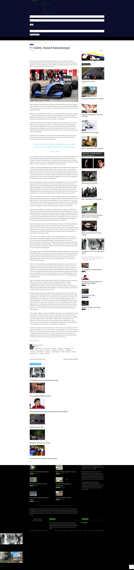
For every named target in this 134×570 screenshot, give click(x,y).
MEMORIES (82, 38)
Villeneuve (47, 353)
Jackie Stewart (47, 350)
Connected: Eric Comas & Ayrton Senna (43, 458)
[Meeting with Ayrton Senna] (41, 479)
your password (33, 23)
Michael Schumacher (40, 351)
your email (32, 33)
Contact (85, 530)
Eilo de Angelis (53, 348)
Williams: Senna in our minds (40, 443)
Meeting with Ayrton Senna (38, 484)
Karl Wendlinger (68, 350)
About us (76, 530)
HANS (37, 350)
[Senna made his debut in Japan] (67, 467)
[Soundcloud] (34, 0)
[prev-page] (30, 461)
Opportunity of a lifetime (89, 183)
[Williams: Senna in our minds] (54, 435)
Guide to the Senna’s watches (39, 472)
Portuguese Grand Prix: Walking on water (44, 380)
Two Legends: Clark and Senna (40, 396)
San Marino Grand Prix (65, 351)
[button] (102, 38)
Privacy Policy (90, 530)
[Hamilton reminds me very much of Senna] (93, 107)
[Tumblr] (47, 56)
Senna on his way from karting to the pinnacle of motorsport (92, 216)
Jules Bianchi (61, 350)
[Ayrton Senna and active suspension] (67, 479)
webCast (71, 530)
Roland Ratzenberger (56, 351)
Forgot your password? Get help (37, 26)
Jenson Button (54, 350)
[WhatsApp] (40, 56)
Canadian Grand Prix (38, 348)
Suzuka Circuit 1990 (36, 427)
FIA (73, 348)
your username (33, 18)
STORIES (35, 42)
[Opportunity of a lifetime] (93, 176)
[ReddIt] (44, 56)
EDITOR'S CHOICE (85, 297)
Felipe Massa (60, 348)
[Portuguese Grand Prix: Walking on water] (54, 372)
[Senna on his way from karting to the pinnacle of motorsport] (93, 208)
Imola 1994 (41, 350)
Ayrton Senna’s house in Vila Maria (93, 99)
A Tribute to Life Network (38, 345)
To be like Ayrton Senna (63, 497)
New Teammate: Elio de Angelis (92, 199)
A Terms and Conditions (99, 530)
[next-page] (31, 461)
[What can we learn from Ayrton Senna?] (93, 226)
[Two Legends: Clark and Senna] (54, 388)
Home (32, 38)
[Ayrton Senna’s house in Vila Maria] (93, 91)
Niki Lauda (48, 351)
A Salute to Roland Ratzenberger (70, 359)
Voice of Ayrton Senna (47, 3)
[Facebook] (31, 0)
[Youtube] (36, 0)
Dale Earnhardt (46, 348)
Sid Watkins (74, 351)
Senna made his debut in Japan (66, 472)
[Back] (55, 0)
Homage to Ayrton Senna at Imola (37, 359)
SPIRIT (55, 38)
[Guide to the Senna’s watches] (41, 467)
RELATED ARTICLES (35, 364)
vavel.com (37, 346)
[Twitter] (35, 0)
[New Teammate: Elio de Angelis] (93, 192)
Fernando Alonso (67, 348)
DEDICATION (62, 38)
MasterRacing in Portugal (90, 132)
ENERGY (69, 38)
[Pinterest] (37, 56)
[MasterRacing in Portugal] (93, 125)
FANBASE (83, 180)
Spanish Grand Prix (34, 353)
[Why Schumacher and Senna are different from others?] (54, 403)
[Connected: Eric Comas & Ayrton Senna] (54, 450)
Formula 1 (32, 350)
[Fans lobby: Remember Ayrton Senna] (41, 493)
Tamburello (41, 353)
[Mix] (32, 0)
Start (37, 38)
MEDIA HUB (58, 487)
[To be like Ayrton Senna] (67, 493)
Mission (80, 530)
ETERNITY (43, 38)
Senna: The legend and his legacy (92, 148)
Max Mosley (32, 351)
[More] (50, 56)
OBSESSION (75, 38)
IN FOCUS (83, 96)
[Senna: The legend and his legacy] (93, 141)
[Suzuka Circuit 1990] (54, 419)
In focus (44, 1)
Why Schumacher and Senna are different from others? (49, 411)
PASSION (50, 38)
